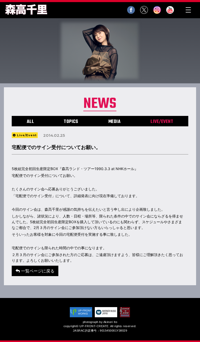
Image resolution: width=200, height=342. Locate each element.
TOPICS (71, 122)
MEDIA (114, 122)
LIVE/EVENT (162, 122)
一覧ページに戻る (37, 270)
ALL (30, 122)
